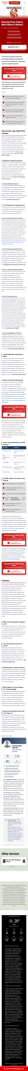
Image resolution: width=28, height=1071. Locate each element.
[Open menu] (25, 3)
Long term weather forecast (12, 1025)
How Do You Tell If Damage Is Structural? (12, 861)
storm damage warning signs (12, 559)
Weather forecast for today (12, 946)
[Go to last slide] (4, 861)
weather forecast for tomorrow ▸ (14, 1064)
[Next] (24, 861)
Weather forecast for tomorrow (13, 985)
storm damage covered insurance (12, 242)
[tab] (12, 866)
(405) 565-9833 (14, 3)
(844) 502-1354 (13, 47)
